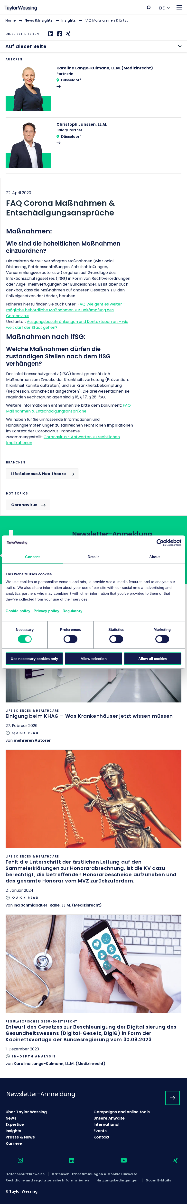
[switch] (70, 639)
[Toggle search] (148, 7)
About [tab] (154, 557)
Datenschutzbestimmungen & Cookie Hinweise (94, 1174)
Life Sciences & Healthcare (38, 474)
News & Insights (39, 20)
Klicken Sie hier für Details (93, 676)
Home (10, 20)
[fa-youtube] (119, 1161)
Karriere (14, 1143)
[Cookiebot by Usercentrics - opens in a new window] (160, 542)
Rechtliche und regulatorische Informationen (47, 1180)
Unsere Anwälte (109, 1118)
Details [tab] (94, 557)
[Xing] (67, 34)
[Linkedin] (50, 34)
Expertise (15, 1124)
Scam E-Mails (158, 1180)
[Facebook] (59, 34)
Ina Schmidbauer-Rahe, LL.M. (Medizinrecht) (58, 905)
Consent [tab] (32, 557)
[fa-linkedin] (67, 1161)
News (11, 1118)
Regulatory (73, 611)
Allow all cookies (152, 658)
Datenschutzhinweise (25, 1174)
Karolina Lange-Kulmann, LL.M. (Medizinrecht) (59, 1063)
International (106, 1124)
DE (162, 8)
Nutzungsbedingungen (117, 1180)
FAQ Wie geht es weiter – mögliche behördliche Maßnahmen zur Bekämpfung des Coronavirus (65, 310)
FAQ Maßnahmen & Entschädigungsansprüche (68, 408)
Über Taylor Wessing (26, 1112)
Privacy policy (46, 611)
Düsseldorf (71, 80)
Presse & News (20, 1137)
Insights (68, 20)
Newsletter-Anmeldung (40, 1094)
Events (100, 1131)
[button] (148, 7)
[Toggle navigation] (179, 7)
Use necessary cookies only (34, 658)
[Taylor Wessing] (21, 8)
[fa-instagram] (16, 1161)
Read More (93, 91)
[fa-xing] (171, 1161)
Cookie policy (18, 611)
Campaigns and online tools (122, 1112)
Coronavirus (24, 505)
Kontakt (102, 1137)
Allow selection (94, 658)
